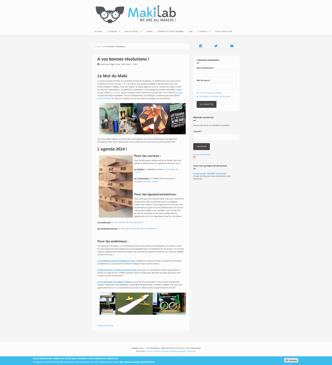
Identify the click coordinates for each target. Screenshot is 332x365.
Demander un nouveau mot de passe (215, 96)
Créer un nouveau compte (210, 93)
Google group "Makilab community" (210, 173)
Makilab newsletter (105, 325)
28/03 (123, 222)
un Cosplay (115, 92)
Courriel (197, 131)
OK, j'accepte (291, 360)
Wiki (191, 31)
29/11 (156, 228)
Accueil (98, 31)
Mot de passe (204, 80)
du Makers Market (150, 181)
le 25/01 (115, 222)
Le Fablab (111, 31)
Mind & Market (105, 98)
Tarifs (149, 31)
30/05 (131, 222)
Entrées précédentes (201, 154)
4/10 (142, 222)
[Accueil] (166, 14)
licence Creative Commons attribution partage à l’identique (171, 351)
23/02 (122, 228)
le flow (124, 84)
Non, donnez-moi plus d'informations (137, 362)
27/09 (146, 228)
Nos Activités (130, 31)
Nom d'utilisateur (206, 68)
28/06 (138, 228)
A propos (201, 31)
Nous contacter (223, 31)
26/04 (130, 228)
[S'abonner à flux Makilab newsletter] (216, 157)
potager (179, 92)
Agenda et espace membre (171, 31)
